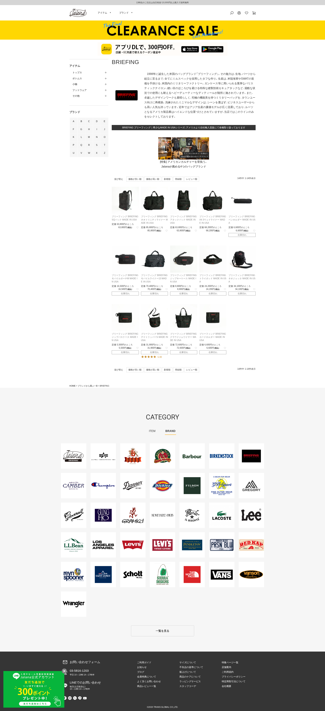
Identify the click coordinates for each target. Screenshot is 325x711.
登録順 (178, 179)
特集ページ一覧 (230, 662)
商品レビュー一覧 (146, 686)
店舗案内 (226, 667)
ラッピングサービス (190, 681)
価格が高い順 (152, 179)
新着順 (167, 179)
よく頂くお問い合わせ (149, 681)
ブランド (124, 12)
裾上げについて (187, 672)
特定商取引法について (233, 681)
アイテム (102, 12)
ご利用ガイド (144, 662)
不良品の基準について (191, 667)
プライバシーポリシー (233, 676)
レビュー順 (191, 179)
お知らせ (142, 667)
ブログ (140, 672)
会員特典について (146, 676)
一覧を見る (162, 630)
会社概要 (226, 686)
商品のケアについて (190, 676)
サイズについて (187, 662)
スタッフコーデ (187, 686)
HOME (72, 386)
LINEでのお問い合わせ (85, 685)
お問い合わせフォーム (85, 662)
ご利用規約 (228, 672)
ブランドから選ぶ (86, 386)
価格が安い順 (135, 179)
